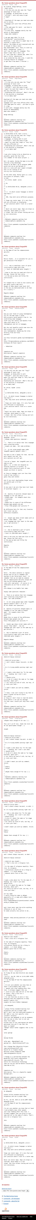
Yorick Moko (18, 655)
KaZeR (16, 131)
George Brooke (18, 971)
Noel (16, 4)
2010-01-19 (4, 4)
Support (4, 1218)
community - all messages (12, 1198)
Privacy (10, 1218)
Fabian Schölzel (19, 802)
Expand (6, 1203)
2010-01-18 (4, 78)
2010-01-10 (4, 131)
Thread (11, 4)
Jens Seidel (18, 1089)
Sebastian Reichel (19, 308)
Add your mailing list (22, 1216)
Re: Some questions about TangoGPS (14, 3)
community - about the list (11, 1201)
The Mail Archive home (11, 1196)
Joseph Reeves (19, 718)
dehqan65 (17, 248)
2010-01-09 (4, 248)
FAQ (31, 1216)
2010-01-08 (4, 433)
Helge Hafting (18, 78)
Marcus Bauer (18, 433)
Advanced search (6, 1188)
